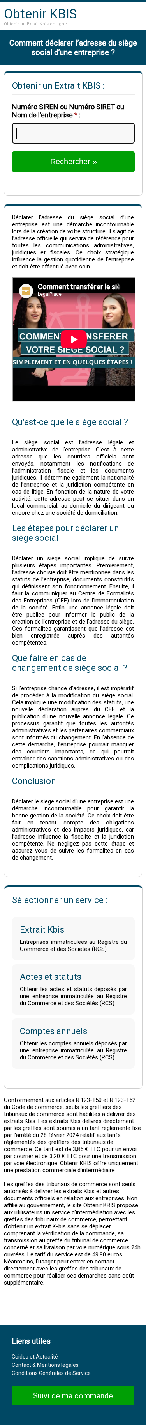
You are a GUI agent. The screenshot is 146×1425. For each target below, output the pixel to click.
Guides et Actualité (35, 1357)
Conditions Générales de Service (51, 1373)
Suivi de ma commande (73, 1395)
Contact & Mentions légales (45, 1365)
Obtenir (40, 13)
